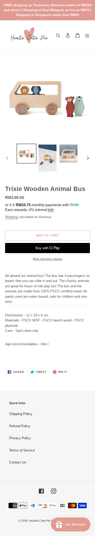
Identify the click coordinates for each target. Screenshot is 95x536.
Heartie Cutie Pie (39, 520)
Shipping (11, 217)
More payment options (47, 259)
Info (51, 210)
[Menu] (87, 35)
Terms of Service (22, 450)
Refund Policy (19, 426)
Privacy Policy (20, 438)
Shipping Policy (20, 414)
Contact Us (17, 462)
